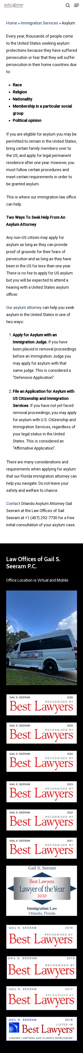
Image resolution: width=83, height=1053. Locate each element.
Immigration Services (39, 23)
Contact (13, 503)
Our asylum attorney (24, 307)
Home (11, 23)
